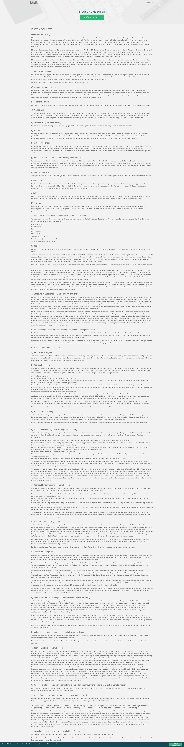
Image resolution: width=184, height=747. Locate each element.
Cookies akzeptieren (176, 744)
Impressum (150, 2)
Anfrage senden (92, 17)
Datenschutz (60, 744)
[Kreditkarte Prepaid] (34, 2)
